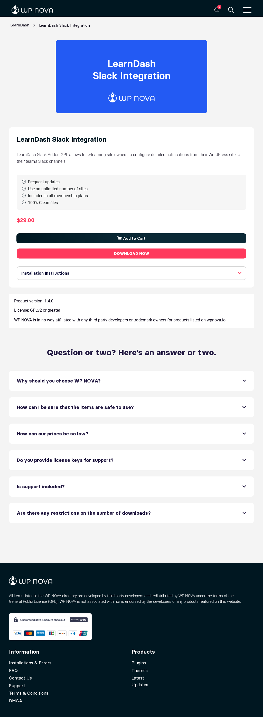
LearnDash (19, 25)
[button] (131, 238)
